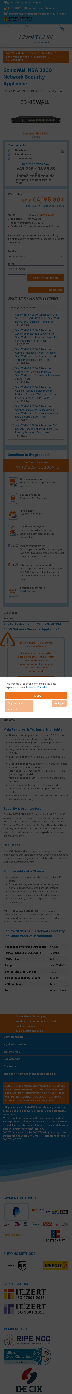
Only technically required (16, 706)
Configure (59, 703)
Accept (36, 695)
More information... (39, 687)
